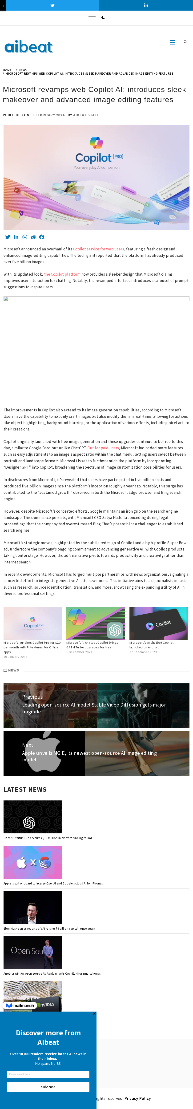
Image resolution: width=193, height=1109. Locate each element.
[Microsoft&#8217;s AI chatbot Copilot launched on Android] (158, 623)
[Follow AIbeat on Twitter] (53, 5)
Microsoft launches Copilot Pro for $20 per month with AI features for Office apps (32, 647)
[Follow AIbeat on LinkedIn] (146, 5)
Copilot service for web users (98, 249)
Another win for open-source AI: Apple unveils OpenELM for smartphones (52, 974)
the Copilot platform (62, 274)
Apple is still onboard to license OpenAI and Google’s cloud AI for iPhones (53, 883)
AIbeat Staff (86, 115)
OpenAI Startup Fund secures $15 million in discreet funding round (48, 838)
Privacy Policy (138, 1098)
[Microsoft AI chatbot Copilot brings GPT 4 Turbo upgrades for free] (95, 623)
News (13, 670)
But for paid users (103, 447)
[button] (103, 18)
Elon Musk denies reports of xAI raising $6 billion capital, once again (49, 929)
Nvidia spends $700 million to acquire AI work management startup (49, 1019)
